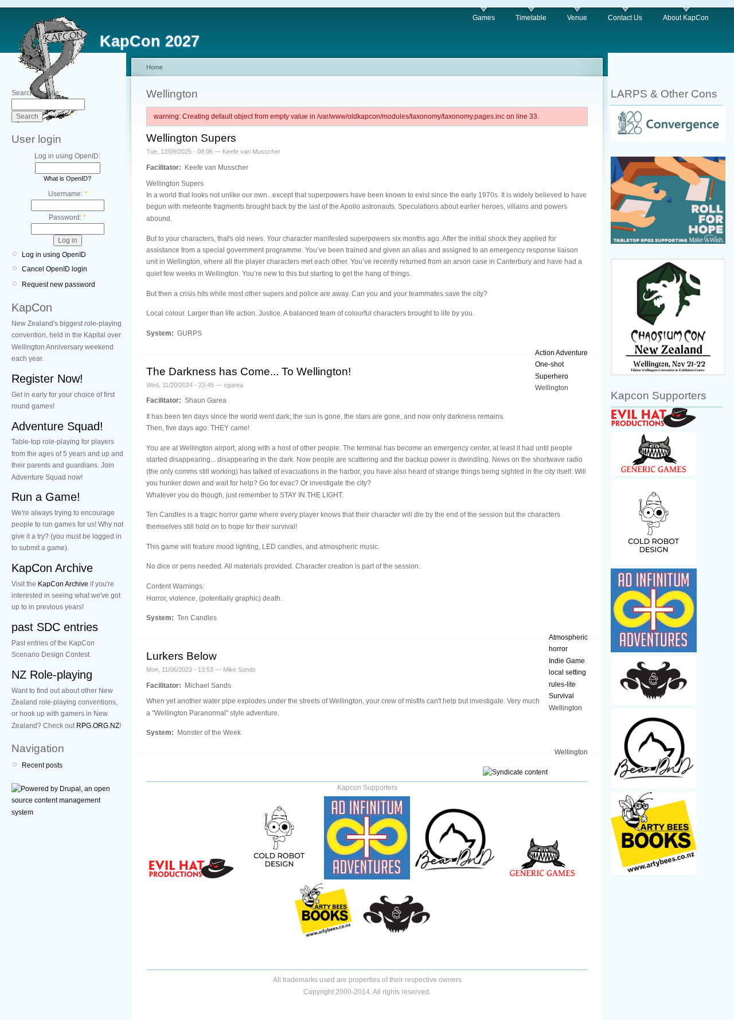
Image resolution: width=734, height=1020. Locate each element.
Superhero (551, 376)
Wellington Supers (191, 138)
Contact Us (625, 18)
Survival (561, 696)
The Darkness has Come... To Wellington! (248, 371)
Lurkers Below (181, 656)
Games (484, 18)
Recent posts (42, 765)
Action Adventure (561, 353)
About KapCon (686, 18)
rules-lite (562, 684)
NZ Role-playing (51, 674)
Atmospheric (568, 637)
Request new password (58, 285)
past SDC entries (54, 627)
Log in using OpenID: (67, 156)
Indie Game (567, 661)
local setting (567, 672)
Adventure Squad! (57, 426)
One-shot (549, 364)
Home (154, 67)
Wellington (551, 388)
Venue (577, 18)
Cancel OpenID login (54, 269)
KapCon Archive (52, 568)
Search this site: (36, 93)
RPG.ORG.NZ (97, 726)
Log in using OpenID (54, 255)
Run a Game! (45, 496)
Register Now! (47, 378)
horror (558, 649)
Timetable (531, 18)
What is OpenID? (67, 178)
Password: (67, 217)
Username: (67, 194)
